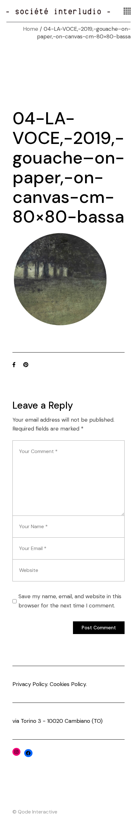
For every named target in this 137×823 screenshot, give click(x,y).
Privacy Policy (29, 684)
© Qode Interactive (34, 811)
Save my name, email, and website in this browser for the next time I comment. (69, 601)
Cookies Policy (68, 684)
